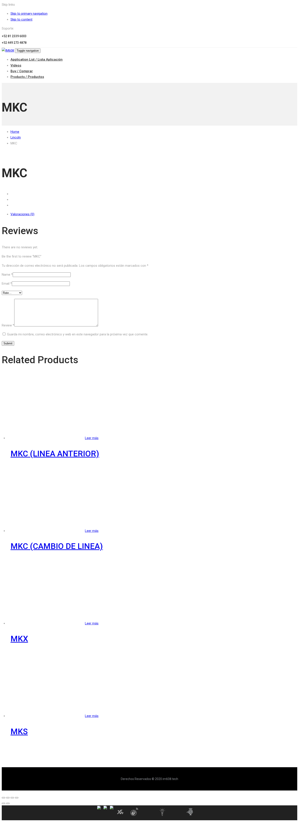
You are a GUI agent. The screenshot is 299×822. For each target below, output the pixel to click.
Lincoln (16, 137)
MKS (19, 731)
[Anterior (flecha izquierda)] (3, 803)
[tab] (154, 214)
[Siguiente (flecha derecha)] (8, 803)
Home (15, 132)
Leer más (91, 438)
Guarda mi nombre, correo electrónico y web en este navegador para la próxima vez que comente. (77, 334)
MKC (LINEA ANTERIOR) (55, 453)
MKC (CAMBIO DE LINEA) (57, 546)
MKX (19, 638)
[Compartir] (8, 797)
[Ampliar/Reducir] (16, 797)
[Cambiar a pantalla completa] (12, 797)
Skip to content (21, 19)
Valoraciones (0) (22, 214)
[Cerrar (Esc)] (3, 797)
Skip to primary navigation (29, 14)
